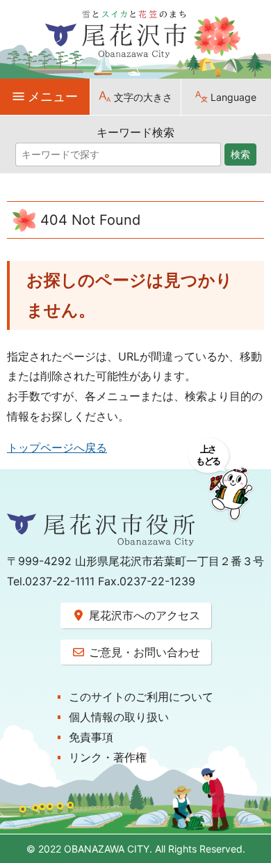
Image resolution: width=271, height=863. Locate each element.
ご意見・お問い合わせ (142, 652)
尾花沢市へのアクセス (142, 615)
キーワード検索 (135, 132)
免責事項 (91, 737)
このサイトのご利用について (141, 697)
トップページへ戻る (57, 447)
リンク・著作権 (108, 757)
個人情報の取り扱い (119, 717)
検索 (240, 154)
